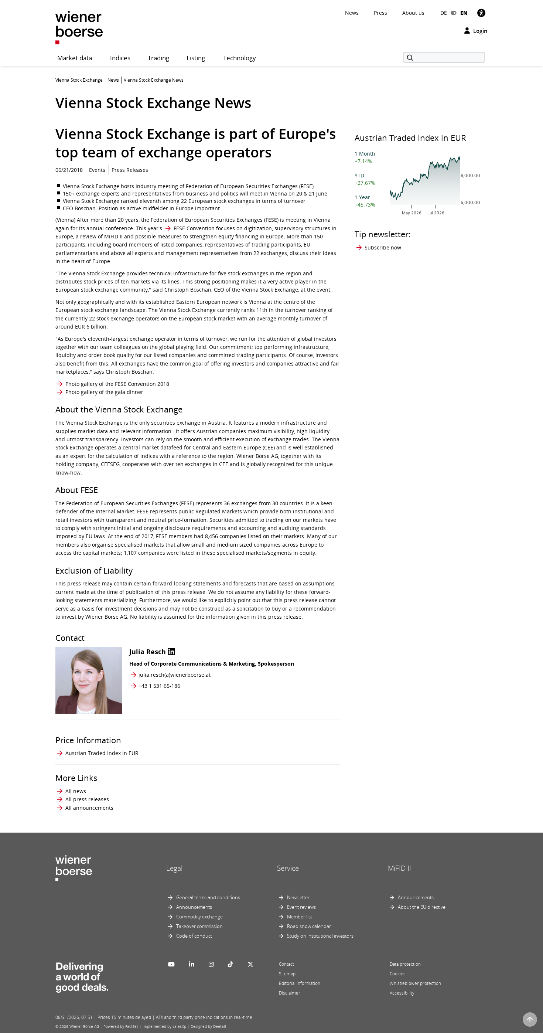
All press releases (87, 799)
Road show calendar (309, 926)
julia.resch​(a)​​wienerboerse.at (175, 674)
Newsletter (298, 897)
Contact (286, 964)
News (352, 12)
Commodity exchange (199, 916)
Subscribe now (383, 247)
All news (75, 791)
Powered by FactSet (120, 1026)
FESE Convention (194, 228)
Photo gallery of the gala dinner (104, 391)
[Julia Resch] (88, 680)
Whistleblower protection (415, 983)
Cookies (398, 974)
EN (464, 12)
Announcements (194, 907)
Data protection (405, 964)
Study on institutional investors (320, 935)
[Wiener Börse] (79, 27)
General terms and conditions (208, 897)
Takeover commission (199, 926)
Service (288, 868)
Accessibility (402, 993)
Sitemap (287, 974)
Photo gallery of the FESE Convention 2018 (117, 383)
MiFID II (399, 868)
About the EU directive (421, 907)
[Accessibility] (481, 12)
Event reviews (301, 907)
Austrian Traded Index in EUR (102, 753)
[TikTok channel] (230, 964)
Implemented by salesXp (164, 1026)
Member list (299, 916)
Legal (174, 868)
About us (413, 12)
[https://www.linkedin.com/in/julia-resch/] (171, 651)
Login (480, 30)
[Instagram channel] (211, 964)
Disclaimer (289, 993)
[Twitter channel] (250, 964)
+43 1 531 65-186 (159, 685)
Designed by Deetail (208, 1026)
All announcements (89, 807)
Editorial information (299, 983)
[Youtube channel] (171, 964)
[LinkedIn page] (191, 964)
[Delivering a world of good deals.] (81, 976)
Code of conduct (194, 935)
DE (443, 12)
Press (380, 12)
